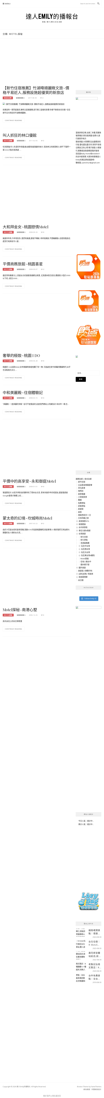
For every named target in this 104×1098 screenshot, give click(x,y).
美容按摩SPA (84, 521)
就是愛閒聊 (83, 577)
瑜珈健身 (82, 524)
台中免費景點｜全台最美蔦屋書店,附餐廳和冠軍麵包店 (95, 977)
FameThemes (96, 1086)
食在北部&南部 (84, 530)
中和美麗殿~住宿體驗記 (23, 392)
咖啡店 (80, 491)
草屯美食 (81, 488)
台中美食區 (83, 527)
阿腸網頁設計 (96, 1089)
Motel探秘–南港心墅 (20, 609)
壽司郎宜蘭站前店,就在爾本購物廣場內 (95, 954)
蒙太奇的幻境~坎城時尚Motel (27, 518)
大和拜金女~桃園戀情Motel (25, 226)
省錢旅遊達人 (20, 98)
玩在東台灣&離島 (88, 555)
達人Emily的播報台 (52, 16)
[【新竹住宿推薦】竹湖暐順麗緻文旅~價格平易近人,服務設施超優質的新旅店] (33, 104)
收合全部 (88, 479)
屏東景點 (81, 506)
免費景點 (81, 503)
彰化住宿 (84, 537)
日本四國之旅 (83, 518)
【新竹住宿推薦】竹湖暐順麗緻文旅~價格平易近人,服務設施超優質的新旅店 (36, 90)
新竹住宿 (81, 482)
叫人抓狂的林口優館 (20, 135)
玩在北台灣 (8, 98)
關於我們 (46, 1096)
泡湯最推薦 (85, 543)
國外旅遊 (82, 567)
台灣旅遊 (82, 533)
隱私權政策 (56, 1096)
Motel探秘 (8, 141)
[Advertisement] (37, 65)
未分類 (80, 580)
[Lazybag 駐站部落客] (88, 902)
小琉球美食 (82, 497)
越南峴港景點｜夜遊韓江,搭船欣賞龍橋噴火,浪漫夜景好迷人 (95, 932)
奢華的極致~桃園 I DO (21, 355)
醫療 (80, 500)
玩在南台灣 (85, 549)
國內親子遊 (85, 564)
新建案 (80, 509)
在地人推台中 (86, 561)
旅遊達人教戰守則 (85, 570)
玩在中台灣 (85, 546)
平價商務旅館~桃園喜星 (23, 263)
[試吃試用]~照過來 (86, 574)
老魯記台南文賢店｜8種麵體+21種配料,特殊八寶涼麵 (95, 966)
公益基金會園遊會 (85, 485)
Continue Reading (13, 120)
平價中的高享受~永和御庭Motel (29, 481)
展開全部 (79, 479)
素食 (80, 512)
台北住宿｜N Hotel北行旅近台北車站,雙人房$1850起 (95, 943)
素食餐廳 (81, 494)
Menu (8, 4)
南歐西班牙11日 (84, 515)
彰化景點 (84, 540)
